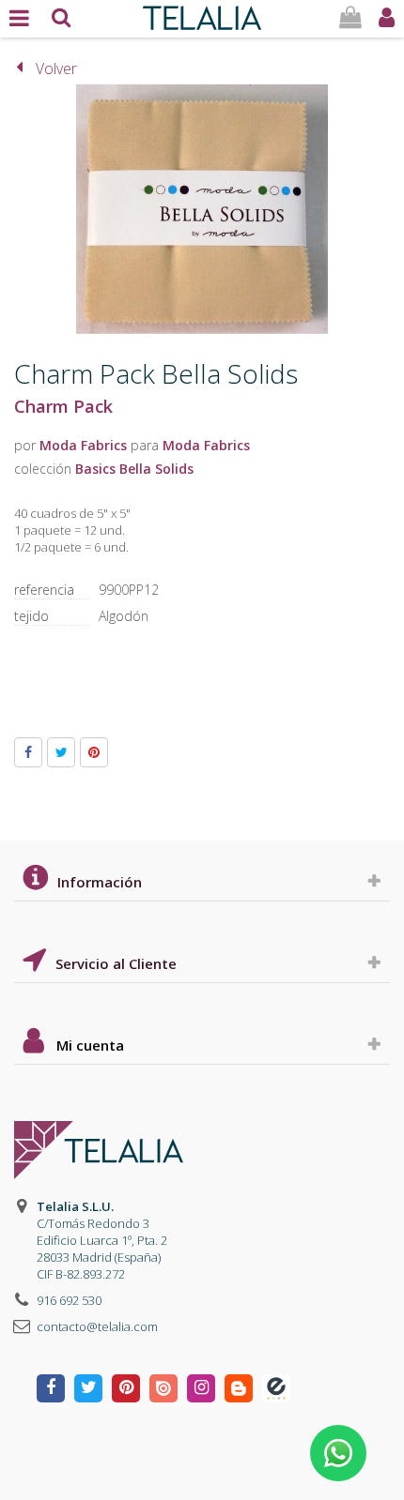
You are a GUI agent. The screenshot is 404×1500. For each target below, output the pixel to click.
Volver (56, 68)
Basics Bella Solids (134, 468)
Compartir (28, 752)
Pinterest (94, 752)
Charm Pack (63, 406)
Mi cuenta (90, 1045)
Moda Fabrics (83, 445)
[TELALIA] (201, 13)
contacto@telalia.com (97, 1326)
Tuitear (61, 752)
